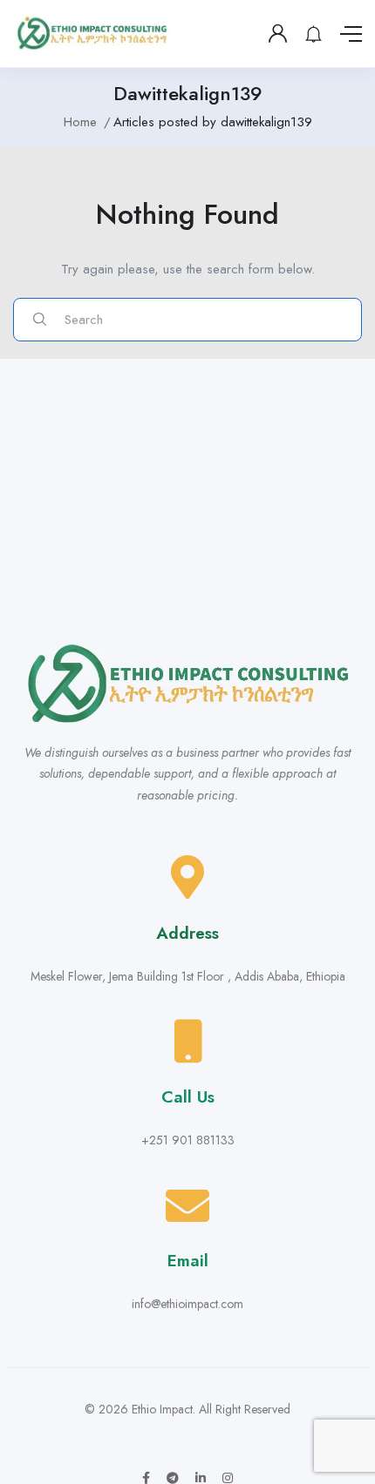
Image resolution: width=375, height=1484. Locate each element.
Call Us (188, 1097)
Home (80, 122)
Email (187, 1260)
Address (187, 933)
